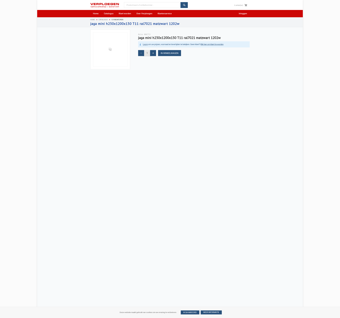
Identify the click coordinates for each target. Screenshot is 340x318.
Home (92, 20)
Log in (145, 44)
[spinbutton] (147, 53)
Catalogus (103, 20)
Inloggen (243, 13)
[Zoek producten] (184, 5)
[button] (211, 312)
